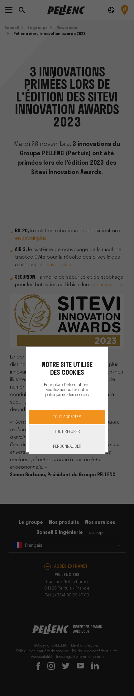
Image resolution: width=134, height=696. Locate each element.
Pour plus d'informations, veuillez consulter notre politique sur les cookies (67, 390)
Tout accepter (67, 417)
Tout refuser (67, 432)
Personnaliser (67, 446)
